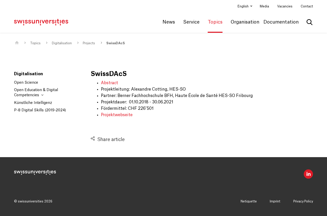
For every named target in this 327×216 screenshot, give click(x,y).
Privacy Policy (303, 201)
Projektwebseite (117, 115)
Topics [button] (215, 22)
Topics (35, 43)
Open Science (26, 82)
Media (264, 6)
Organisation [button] (245, 22)
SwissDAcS (115, 43)
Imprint (275, 201)
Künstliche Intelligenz (33, 103)
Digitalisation (62, 43)
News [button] (168, 22)
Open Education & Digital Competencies (36, 92)
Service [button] (191, 22)
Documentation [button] (281, 22)
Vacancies (285, 6)
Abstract (109, 83)
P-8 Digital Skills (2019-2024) (40, 110)
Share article (111, 139)
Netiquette (249, 201)
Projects (89, 43)
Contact (307, 6)
